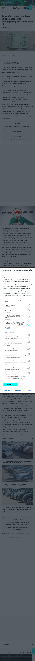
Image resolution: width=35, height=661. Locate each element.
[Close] (31, 270)
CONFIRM (10, 384)
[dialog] (17, 330)
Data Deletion (8, 390)
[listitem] (17, 300)
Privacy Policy (27, 390)
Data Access (17, 390)
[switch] (28, 304)
